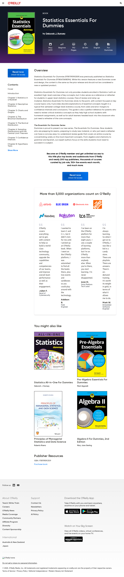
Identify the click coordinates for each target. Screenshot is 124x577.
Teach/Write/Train (10, 503)
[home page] (14, 3)
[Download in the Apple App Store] (72, 513)
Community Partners (11, 518)
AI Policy (35, 514)
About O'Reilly (10, 498)
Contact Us (36, 503)
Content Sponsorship (11, 529)
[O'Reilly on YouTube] (18, 485)
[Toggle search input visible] (121, 3)
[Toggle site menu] (3, 3)
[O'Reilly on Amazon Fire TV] (73, 541)
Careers (6, 506)
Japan (5, 546)
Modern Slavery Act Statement (61, 571)
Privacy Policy (37, 510)
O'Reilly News (8, 510)
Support (35, 498)
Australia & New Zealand (13, 542)
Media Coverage (10, 514)
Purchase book (40, 464)
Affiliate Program (10, 522)
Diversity (6, 525)
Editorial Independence (38, 571)
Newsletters (36, 506)
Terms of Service (8, 571)
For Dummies (108, 48)
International (9, 537)
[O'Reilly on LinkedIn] (14, 485)
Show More (13, 150)
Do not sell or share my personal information (19, 563)
